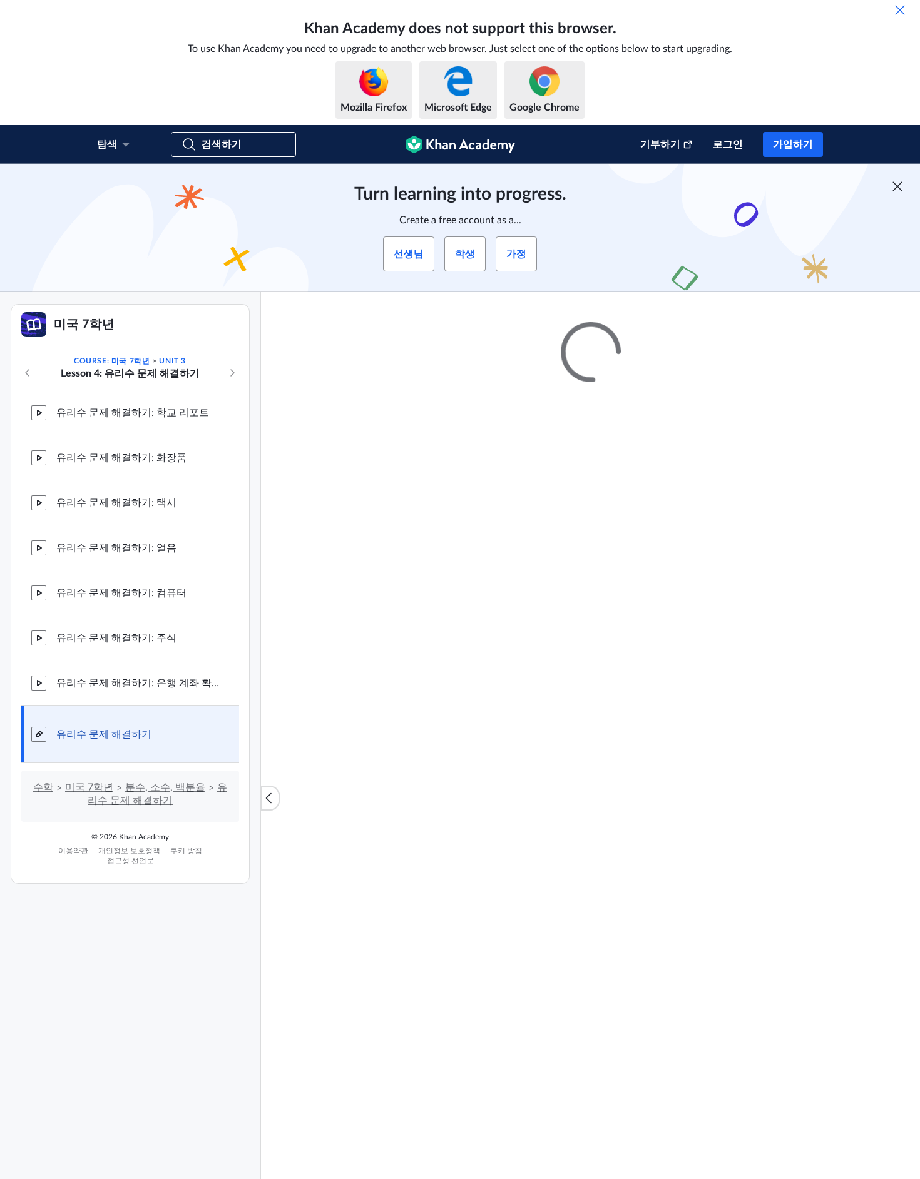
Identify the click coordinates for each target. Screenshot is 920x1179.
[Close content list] (270, 798)
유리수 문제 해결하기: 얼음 (116, 548)
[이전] (27, 372)
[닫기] (900, 10)
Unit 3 (172, 361)
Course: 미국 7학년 (112, 361)
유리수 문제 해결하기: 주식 (116, 638)
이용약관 (73, 850)
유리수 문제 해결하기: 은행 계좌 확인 (137, 683)
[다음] (232, 372)
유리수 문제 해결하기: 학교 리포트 (132, 413)
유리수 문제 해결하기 (103, 734)
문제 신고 (757, 736)
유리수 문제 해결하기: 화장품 (121, 458)
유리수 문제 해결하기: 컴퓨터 (121, 593)
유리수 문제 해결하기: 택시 (116, 503)
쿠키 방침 (186, 850)
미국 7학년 (89, 787)
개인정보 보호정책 (129, 850)
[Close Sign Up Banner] (897, 186)
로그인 (728, 144)
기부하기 (660, 144)
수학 (43, 787)
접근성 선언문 (130, 860)
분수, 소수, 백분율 (165, 787)
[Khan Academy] (460, 144)
